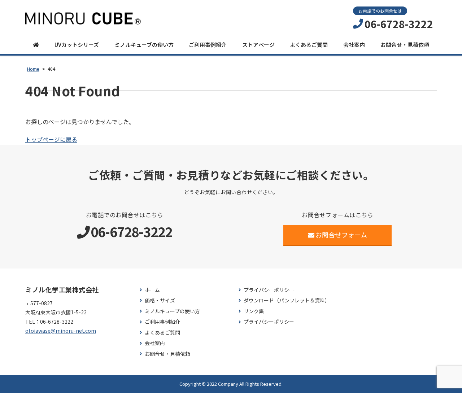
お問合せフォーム (341, 234)
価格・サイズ (160, 300)
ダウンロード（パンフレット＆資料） (287, 300)
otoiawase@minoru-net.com (60, 330)
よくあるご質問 (309, 44)
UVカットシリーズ (77, 44)
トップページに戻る (51, 139)
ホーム (152, 290)
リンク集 (254, 311)
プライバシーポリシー (269, 290)
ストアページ (258, 44)
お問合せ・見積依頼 (404, 44)
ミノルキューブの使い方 (144, 44)
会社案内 (354, 44)
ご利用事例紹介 (208, 44)
